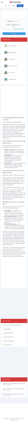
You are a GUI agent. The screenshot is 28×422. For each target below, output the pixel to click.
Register (20, 5)
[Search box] (6, 5)
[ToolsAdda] (15, 2)
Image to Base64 (8, 333)
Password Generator (9, 341)
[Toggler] (2, 2)
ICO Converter (8, 345)
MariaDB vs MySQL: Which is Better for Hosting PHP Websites (14, 383)
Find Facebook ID (8, 337)
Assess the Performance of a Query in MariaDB (14, 388)
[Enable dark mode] (9, 5)
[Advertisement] (14, 102)
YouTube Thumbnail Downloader (12, 325)
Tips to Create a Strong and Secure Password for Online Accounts (14, 394)
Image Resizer (7, 329)
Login (13, 5)
